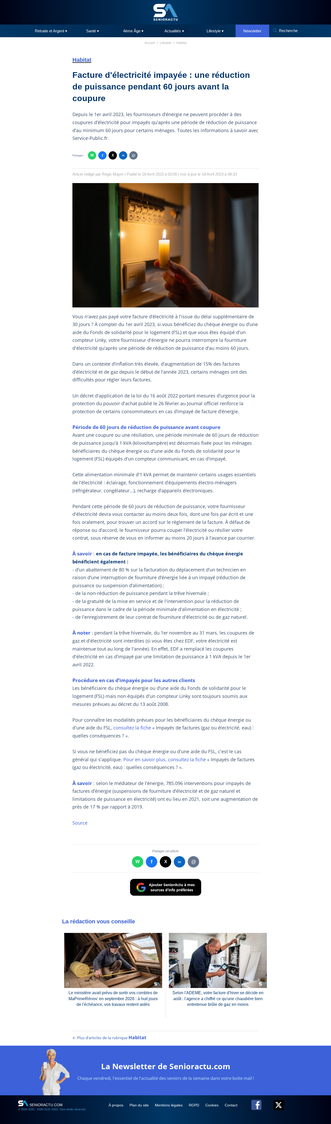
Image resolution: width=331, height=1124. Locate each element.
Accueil (150, 43)
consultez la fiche (132, 728)
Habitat (181, 43)
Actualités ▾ (174, 31)
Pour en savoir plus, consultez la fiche (164, 759)
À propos (116, 1105)
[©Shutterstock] (165, 245)
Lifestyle (165, 43)
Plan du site (140, 1105)
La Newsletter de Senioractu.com (165, 1066)
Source (79, 823)
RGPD (194, 1105)
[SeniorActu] (165, 12)
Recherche (288, 30)
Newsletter (252, 31)
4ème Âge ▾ (133, 31)
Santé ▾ (92, 31)
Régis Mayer (113, 174)
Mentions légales (169, 1105)
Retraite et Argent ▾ (51, 31)
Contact (231, 1105)
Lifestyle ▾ (215, 31)
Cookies (212, 1105)
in (123, 155)
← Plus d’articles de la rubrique (109, 1037)
